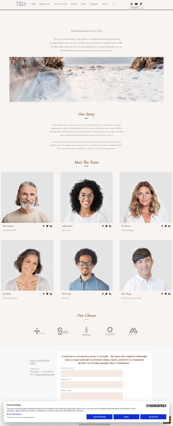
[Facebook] (43, 226)
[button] (60, 3)
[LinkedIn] (51, 226)
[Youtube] (136, 3)
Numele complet (66, 390)
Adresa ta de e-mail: (67, 368)
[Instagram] (131, 3)
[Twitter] (47, 226)
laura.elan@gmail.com (45, 374)
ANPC (32, 363)
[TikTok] (140, 3)
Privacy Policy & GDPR (40, 360)
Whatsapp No (65, 379)
